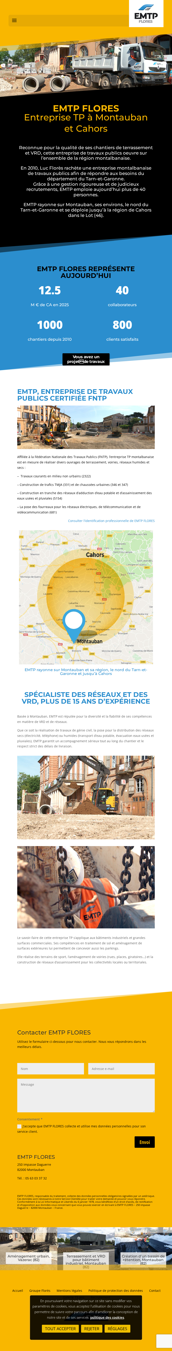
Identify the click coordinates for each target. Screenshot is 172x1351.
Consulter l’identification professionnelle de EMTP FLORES (111, 521)
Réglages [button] (117, 1328)
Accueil (17, 1290)
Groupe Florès (39, 1290)
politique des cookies (107, 1317)
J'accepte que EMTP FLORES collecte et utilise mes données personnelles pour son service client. (81, 1129)
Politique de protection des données (115, 1290)
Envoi (145, 1142)
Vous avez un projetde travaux (86, 359)
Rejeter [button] (91, 1328)
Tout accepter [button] (60, 1328)
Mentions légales (69, 1290)
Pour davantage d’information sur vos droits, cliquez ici (96, 1207)
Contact (155, 1290)
